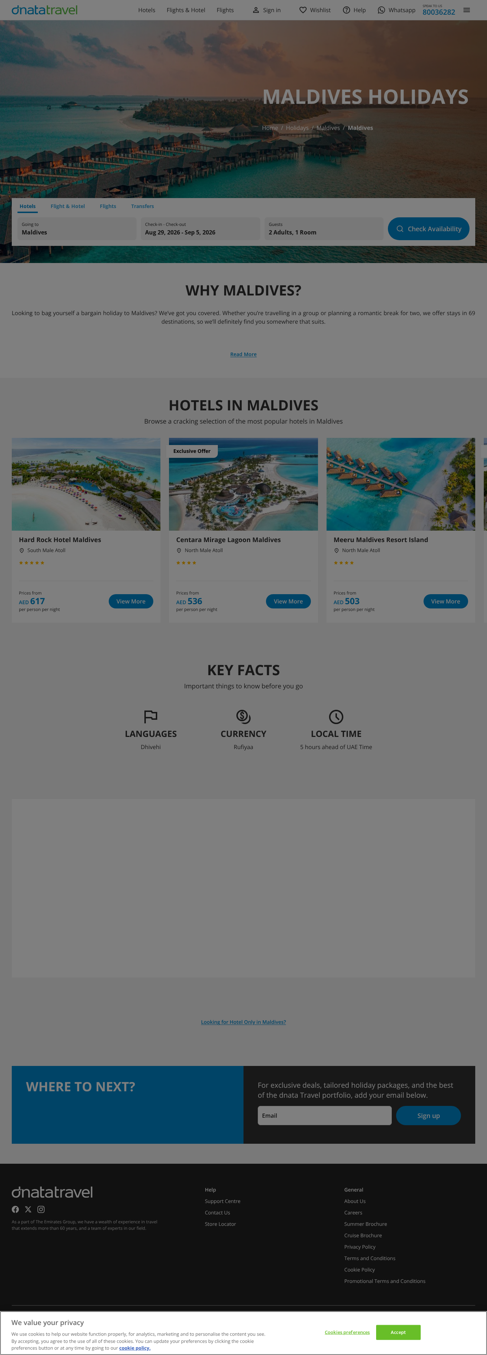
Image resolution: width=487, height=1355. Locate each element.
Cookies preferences (347, 1332)
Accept (398, 1332)
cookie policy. (134, 1347)
